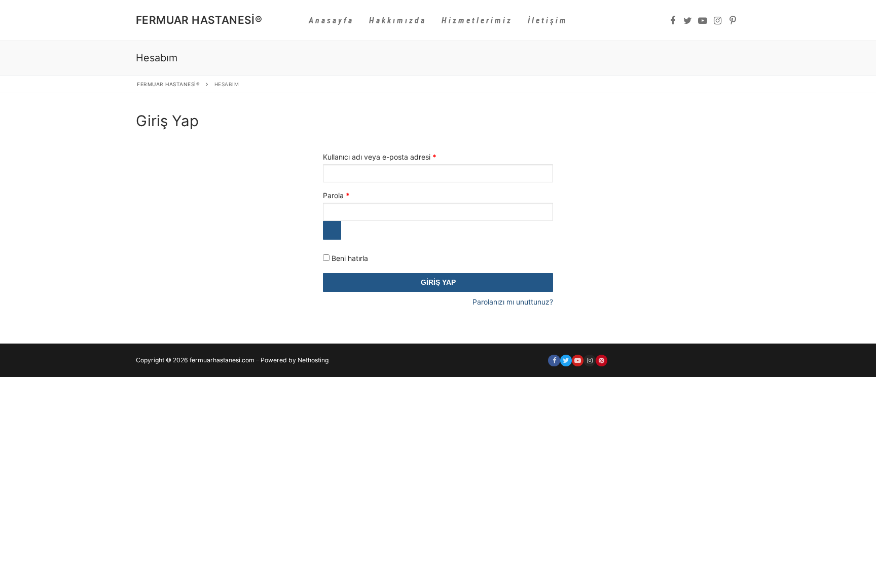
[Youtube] (702, 20)
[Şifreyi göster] (332, 230)
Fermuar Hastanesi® (199, 20)
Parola (347, 195)
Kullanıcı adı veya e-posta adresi (391, 156)
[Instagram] (717, 20)
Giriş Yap (438, 282)
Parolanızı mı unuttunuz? (512, 301)
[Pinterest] (732, 20)
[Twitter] (688, 20)
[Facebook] (672, 20)
